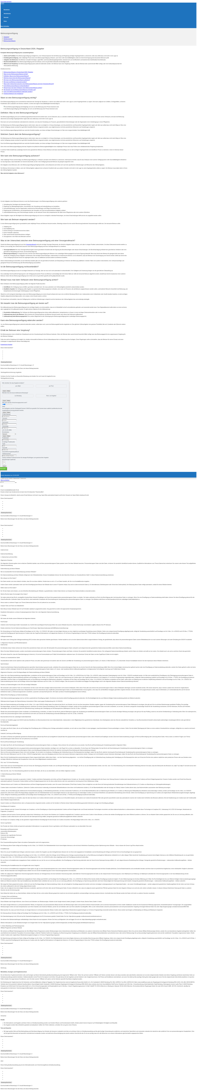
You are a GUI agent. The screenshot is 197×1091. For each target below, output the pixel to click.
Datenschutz (16, 478)
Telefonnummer (6, 453)
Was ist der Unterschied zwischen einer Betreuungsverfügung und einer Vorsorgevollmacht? (29, 83)
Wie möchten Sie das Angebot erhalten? (13, 383)
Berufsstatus (5, 432)
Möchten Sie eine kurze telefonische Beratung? (15, 392)
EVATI (2, 3)
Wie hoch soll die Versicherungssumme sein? (14, 402)
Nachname (5, 422)
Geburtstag (5, 426)
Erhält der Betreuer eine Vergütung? (13, 93)
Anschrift (4, 447)
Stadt (3, 443)
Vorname (4, 418)
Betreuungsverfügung (9, 41)
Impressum (23, 478)
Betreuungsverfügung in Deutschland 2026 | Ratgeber (18, 72)
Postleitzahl (5, 438)
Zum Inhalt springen (6, 1)
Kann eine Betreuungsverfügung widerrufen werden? (18, 91)
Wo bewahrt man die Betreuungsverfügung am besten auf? (20, 89)
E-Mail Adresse (6, 414)
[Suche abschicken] (15, 482)
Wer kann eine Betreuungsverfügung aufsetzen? (17, 80)
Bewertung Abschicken (6, 362)
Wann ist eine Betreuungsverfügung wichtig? (16, 74)
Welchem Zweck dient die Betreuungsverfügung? (17, 78)
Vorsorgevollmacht (31, 244)
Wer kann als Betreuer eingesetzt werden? (15, 82)
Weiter (8, 390)
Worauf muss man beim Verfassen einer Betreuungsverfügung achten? (23, 87)
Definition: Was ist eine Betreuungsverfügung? (16, 76)
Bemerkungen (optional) (8, 459)
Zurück (4, 390)
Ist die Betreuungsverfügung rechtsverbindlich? (16, 85)
